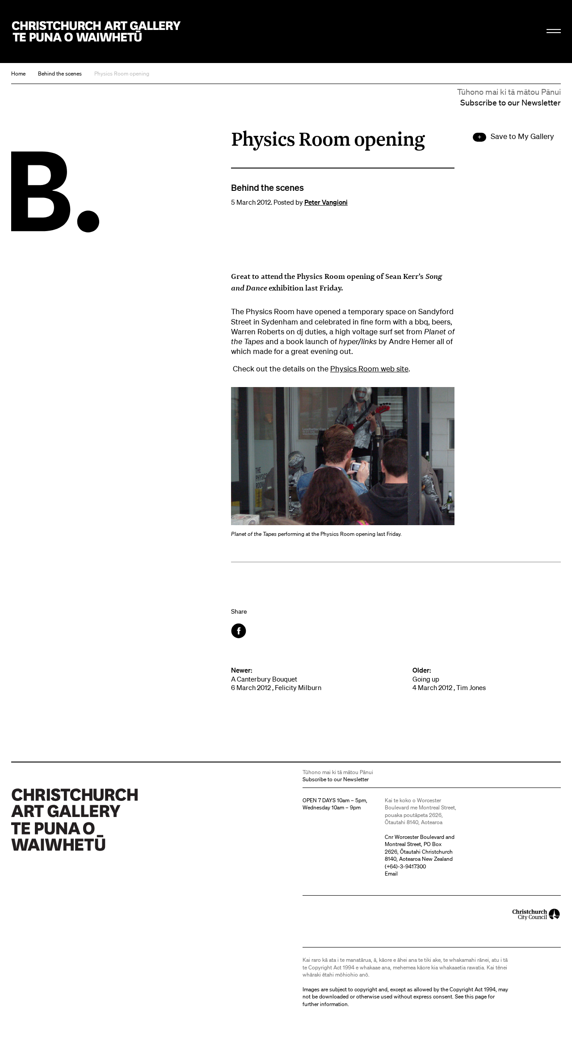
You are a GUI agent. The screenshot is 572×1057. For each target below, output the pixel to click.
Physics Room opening (121, 73)
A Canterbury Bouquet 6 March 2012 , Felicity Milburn (276, 679)
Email (391, 873)
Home (18, 73)
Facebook (239, 631)
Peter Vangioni (326, 202)
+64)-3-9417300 (406, 866)
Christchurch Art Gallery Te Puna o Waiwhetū (96, 31)
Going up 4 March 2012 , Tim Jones (449, 679)
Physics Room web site (369, 368)
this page (476, 996)
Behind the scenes (60, 73)
